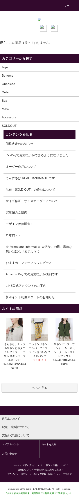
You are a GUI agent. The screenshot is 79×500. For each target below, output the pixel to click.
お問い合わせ (9, 453)
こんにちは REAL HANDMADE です (30, 178)
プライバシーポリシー (18, 474)
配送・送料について (56, 465)
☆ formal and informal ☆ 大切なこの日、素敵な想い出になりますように (39, 249)
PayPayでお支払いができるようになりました (37, 155)
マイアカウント (10, 444)
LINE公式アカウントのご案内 (26, 285)
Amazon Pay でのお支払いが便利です (32, 274)
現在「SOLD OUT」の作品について (30, 189)
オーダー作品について (21, 166)
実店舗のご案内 (16, 212)
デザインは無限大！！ (21, 224)
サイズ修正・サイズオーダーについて (32, 201)
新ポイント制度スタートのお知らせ (30, 297)
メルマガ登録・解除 (43, 474)
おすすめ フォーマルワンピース (29, 263)
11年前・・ (13, 235)
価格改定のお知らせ (19, 143)
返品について (24, 470)
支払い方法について (33, 465)
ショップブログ (64, 474)
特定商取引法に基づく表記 (47, 470)
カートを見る (49, 444)
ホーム (16, 465)
